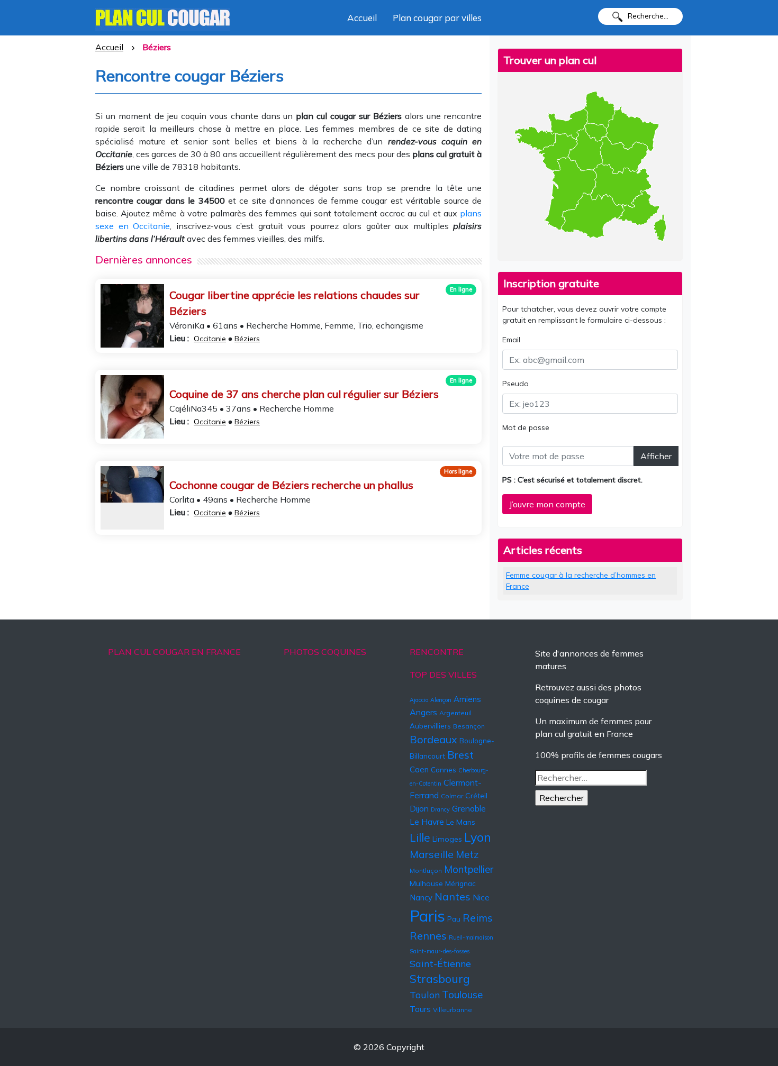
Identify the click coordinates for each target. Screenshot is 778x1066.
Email (511, 339)
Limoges (447, 839)
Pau (453, 919)
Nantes (453, 896)
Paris (427, 915)
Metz (467, 854)
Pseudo (515, 383)
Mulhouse (426, 883)
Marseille (432, 854)
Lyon (477, 837)
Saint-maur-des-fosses (439, 951)
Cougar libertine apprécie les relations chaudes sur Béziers (294, 302)
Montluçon (426, 870)
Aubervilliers (430, 726)
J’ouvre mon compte (547, 504)
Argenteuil (455, 713)
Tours (420, 1009)
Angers (423, 712)
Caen (419, 769)
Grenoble (469, 808)
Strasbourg (440, 979)
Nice (481, 897)
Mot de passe (525, 427)
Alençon (440, 700)
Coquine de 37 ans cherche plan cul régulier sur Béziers (304, 393)
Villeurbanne (452, 1010)
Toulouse (462, 994)
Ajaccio (419, 700)
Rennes (428, 935)
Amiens (467, 699)
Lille (420, 837)
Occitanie (210, 338)
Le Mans (460, 822)
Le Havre (427, 821)
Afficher (656, 456)
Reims (478, 918)
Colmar (452, 796)
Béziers (247, 338)
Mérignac (460, 883)
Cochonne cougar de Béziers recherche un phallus (291, 484)
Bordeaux (433, 739)
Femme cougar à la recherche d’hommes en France (581, 580)
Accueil (362, 17)
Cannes (443, 770)
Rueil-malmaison (471, 937)
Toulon (425, 994)
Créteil (476, 795)
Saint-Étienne (440, 963)
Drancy (440, 809)
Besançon (469, 726)
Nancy (421, 897)
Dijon (419, 808)
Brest (460, 754)
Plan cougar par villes (437, 17)
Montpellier (468, 869)
